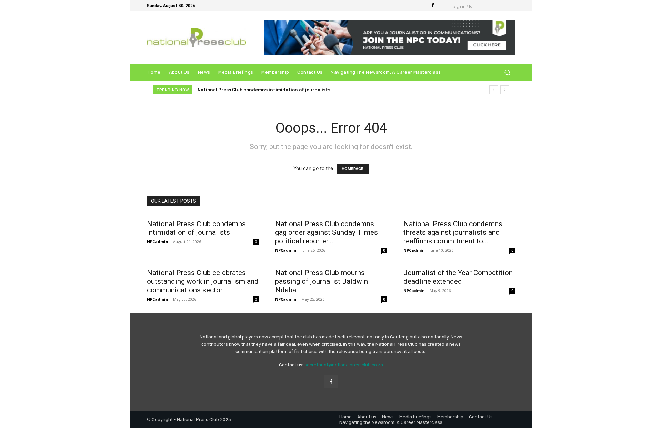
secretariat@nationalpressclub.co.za (343, 364)
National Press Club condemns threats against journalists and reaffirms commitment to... (452, 232)
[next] (504, 89)
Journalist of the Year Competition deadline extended (458, 277)
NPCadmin (157, 241)
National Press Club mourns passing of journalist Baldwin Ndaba (321, 281)
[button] (507, 72)
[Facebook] (433, 5)
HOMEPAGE (352, 168)
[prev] (493, 89)
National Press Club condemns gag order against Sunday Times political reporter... (326, 232)
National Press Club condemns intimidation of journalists (264, 89)
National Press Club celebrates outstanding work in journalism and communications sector (203, 281)
